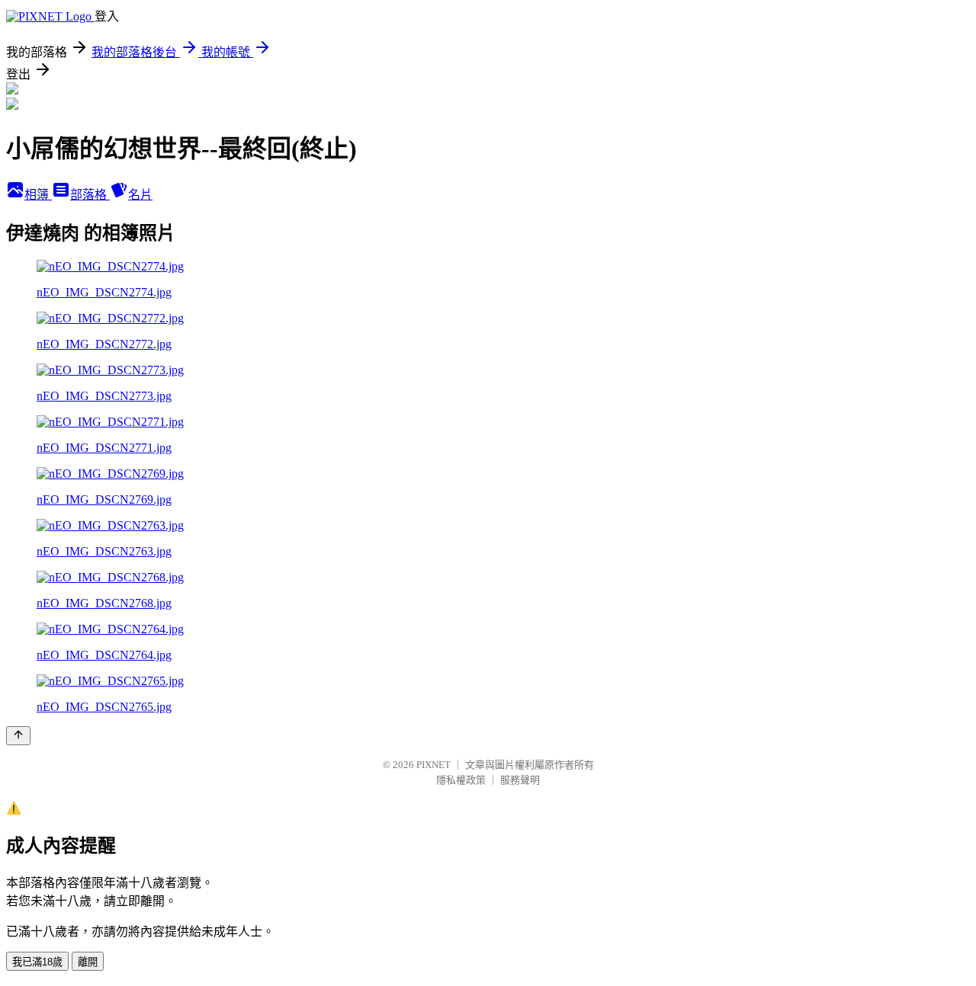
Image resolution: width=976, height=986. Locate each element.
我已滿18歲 (37, 962)
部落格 (90, 194)
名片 (140, 194)
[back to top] (18, 735)
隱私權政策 (461, 780)
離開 (88, 962)
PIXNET (433, 764)
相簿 (38, 194)
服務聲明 (520, 780)
